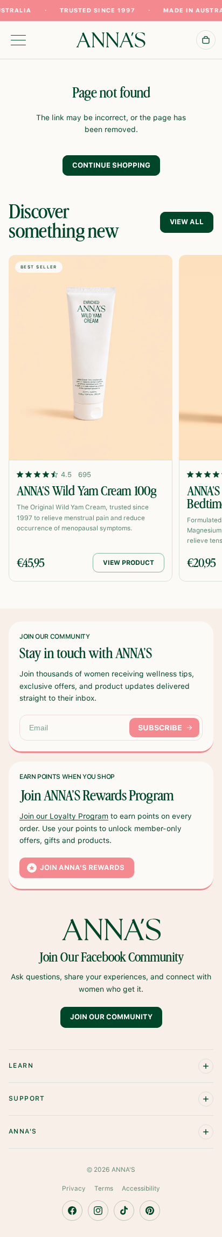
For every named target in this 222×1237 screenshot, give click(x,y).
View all (187, 222)
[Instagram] (98, 1210)
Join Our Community (111, 1017)
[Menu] (18, 40)
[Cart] (206, 40)
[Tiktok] (124, 1210)
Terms (103, 1188)
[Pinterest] (150, 1210)
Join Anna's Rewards (82, 867)
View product (128, 562)
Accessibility (141, 1188)
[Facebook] (72, 1210)
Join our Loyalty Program (63, 816)
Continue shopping (111, 165)
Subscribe (160, 727)
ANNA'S (123, 1169)
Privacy (74, 1188)
